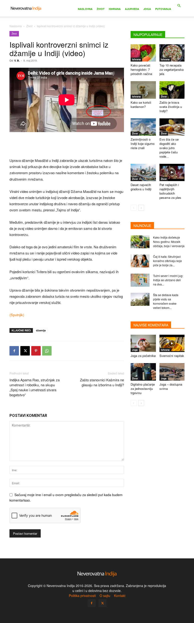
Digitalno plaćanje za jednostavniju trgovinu (143, 388)
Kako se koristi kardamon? (141, 104)
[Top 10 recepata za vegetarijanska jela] (172, 53)
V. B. (17, 60)
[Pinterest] (36, 351)
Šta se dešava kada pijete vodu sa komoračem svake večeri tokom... (165, 301)
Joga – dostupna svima (170, 386)
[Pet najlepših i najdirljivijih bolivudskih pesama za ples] (172, 172)
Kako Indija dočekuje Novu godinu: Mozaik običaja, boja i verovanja (169, 241)
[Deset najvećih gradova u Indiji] (143, 172)
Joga (147, 9)
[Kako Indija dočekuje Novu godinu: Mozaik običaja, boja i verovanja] (140, 241)
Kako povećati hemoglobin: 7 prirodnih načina (141, 69)
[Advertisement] (66, 145)
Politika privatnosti (82, 595)
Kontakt (119, 595)
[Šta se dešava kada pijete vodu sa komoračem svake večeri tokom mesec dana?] (140, 299)
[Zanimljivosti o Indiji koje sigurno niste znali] (143, 127)
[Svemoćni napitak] (172, 343)
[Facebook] (14, 351)
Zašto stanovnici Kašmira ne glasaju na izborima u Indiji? (102, 382)
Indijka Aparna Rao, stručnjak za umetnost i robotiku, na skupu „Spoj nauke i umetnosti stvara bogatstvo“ (34, 387)
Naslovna (85, 9)
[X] (25, 351)
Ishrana (115, 9)
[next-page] (141, 208)
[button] (179, 6)
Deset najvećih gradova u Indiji (141, 186)
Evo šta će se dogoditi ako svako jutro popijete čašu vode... (169, 148)
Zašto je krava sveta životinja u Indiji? (170, 106)
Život (101, 9)
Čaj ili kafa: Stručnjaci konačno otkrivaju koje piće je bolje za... (167, 260)
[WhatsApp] (47, 351)
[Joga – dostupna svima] (172, 371)
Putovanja (163, 9)
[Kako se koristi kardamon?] (143, 89)
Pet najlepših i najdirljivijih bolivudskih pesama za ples (170, 191)
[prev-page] (134, 208)
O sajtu (105, 595)
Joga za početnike (143, 355)
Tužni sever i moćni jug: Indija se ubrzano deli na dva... (168, 280)
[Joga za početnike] (143, 343)
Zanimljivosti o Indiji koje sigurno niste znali (142, 143)
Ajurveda (132, 9)
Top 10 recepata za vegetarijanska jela (171, 69)
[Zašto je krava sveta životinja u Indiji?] (172, 89)
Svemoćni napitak (171, 355)
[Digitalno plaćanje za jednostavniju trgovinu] (143, 371)
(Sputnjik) (16, 314)
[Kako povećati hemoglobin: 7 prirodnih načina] (143, 53)
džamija (41, 330)
